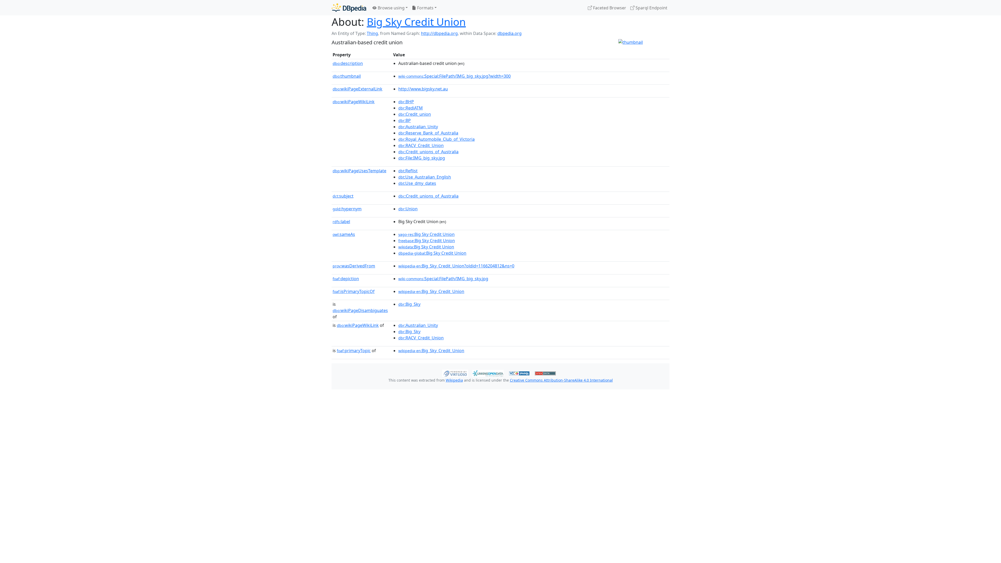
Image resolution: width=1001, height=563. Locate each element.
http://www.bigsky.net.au (423, 89)
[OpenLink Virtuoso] (455, 373)
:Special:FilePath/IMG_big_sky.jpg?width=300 (454, 76)
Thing (372, 33)
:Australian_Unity (418, 127)
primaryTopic (354, 350)
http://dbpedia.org (439, 33)
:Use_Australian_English (424, 177)
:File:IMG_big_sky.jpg (421, 158)
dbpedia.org (509, 33)
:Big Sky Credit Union (426, 234)
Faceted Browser (609, 8)
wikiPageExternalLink (357, 89)
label (341, 221)
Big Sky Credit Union (416, 22)
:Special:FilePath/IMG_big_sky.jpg (443, 279)
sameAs (344, 234)
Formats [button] (425, 8)
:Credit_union (414, 114)
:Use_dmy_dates (417, 183)
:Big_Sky (409, 304)
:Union (408, 209)
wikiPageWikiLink (354, 102)
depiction (346, 279)
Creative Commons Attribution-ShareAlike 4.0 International (561, 380)
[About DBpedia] (349, 7)
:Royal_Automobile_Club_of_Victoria (436, 139)
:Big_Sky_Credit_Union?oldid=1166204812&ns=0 (456, 266)
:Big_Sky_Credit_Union (431, 291)
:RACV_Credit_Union (421, 145)
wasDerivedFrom (354, 266)
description (348, 63)
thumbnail (347, 76)
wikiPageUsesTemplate (359, 171)
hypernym (347, 209)
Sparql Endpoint (650, 8)
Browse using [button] (391, 8)
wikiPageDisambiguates (360, 310)
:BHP (406, 102)
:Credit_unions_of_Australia (428, 152)
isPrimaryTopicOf (354, 291)
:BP (404, 120)
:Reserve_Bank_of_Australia (428, 133)
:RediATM (410, 108)
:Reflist (408, 171)
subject (343, 196)
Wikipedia (454, 380)
